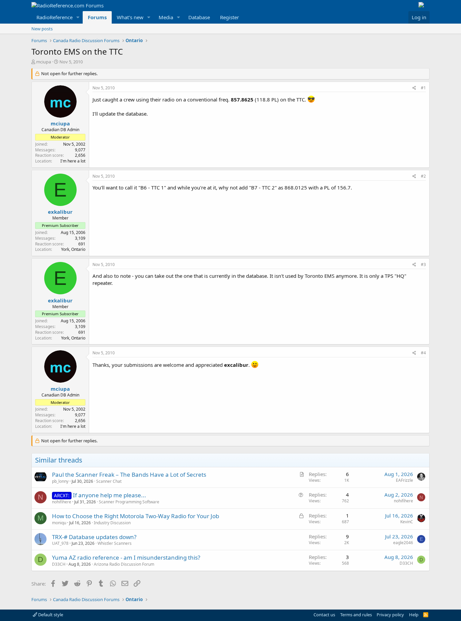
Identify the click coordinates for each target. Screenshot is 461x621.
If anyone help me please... (109, 495)
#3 (423, 264)
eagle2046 (403, 542)
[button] (78, 17)
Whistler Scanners (115, 543)
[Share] (414, 88)
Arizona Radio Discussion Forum (124, 564)
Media (166, 17)
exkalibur (60, 211)
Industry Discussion (112, 523)
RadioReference (54, 17)
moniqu (59, 523)
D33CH (58, 564)
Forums (97, 17)
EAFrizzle (404, 480)
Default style (50, 615)
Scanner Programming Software (129, 502)
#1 (423, 88)
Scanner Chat (108, 481)
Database (199, 17)
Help (413, 615)
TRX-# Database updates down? (94, 537)
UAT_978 (60, 543)
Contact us (324, 615)
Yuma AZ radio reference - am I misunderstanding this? (126, 557)
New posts (42, 29)
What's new (130, 17)
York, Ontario (73, 249)
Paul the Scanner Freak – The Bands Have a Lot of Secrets (129, 474)
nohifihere (61, 502)
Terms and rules (356, 615)
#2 (423, 176)
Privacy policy (390, 615)
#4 (423, 353)
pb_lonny (60, 481)
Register (229, 17)
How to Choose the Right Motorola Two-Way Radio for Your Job (135, 516)
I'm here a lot (72, 161)
